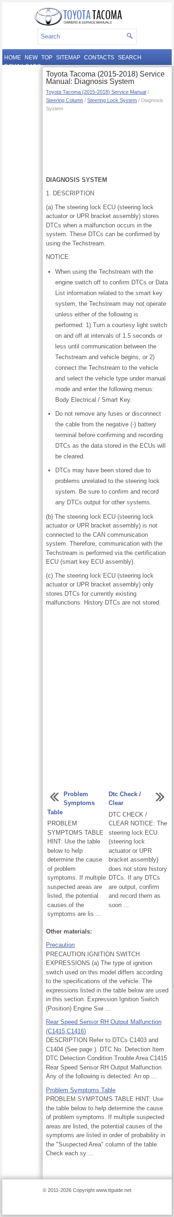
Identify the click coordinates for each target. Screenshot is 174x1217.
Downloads (22, 66)
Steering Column (64, 100)
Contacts (99, 57)
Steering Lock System (112, 100)
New (31, 57)
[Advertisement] (107, 143)
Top (46, 57)
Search (130, 57)
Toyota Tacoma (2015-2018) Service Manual (96, 92)
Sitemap (68, 57)
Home (12, 57)
